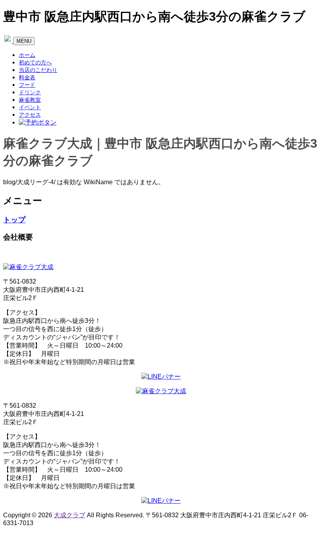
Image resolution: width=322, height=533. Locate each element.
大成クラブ (69, 515)
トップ (14, 220)
